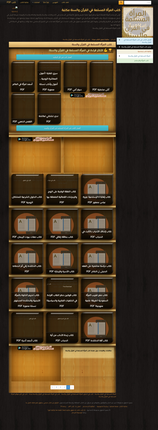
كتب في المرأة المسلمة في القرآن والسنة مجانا (44, 394)
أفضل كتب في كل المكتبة (62, 57)
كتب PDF (11, 2)
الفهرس (55, 2)
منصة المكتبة (114, 406)
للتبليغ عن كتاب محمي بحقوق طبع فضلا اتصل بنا (42, 402)
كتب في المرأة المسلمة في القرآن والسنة (76, 39)
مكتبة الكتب (24, 2)
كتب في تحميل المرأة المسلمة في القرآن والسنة (77, 394)
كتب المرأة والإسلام (141, 60)
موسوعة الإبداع (77, 412)
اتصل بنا (77, 406)
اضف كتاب (65, 2)
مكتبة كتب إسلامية (144, 51)
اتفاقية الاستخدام (88, 406)
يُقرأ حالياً (46, 2)
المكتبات (36, 2)
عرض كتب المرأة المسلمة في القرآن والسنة (136, 46)
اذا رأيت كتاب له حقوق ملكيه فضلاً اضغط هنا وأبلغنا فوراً (66, 410)
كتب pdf (71, 406)
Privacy (63, 406)
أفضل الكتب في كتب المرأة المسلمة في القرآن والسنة (137, 41)
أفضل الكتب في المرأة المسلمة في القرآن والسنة (62, 128)
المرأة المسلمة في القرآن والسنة (139, 56)
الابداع (113, 39)
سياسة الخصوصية (103, 406)
